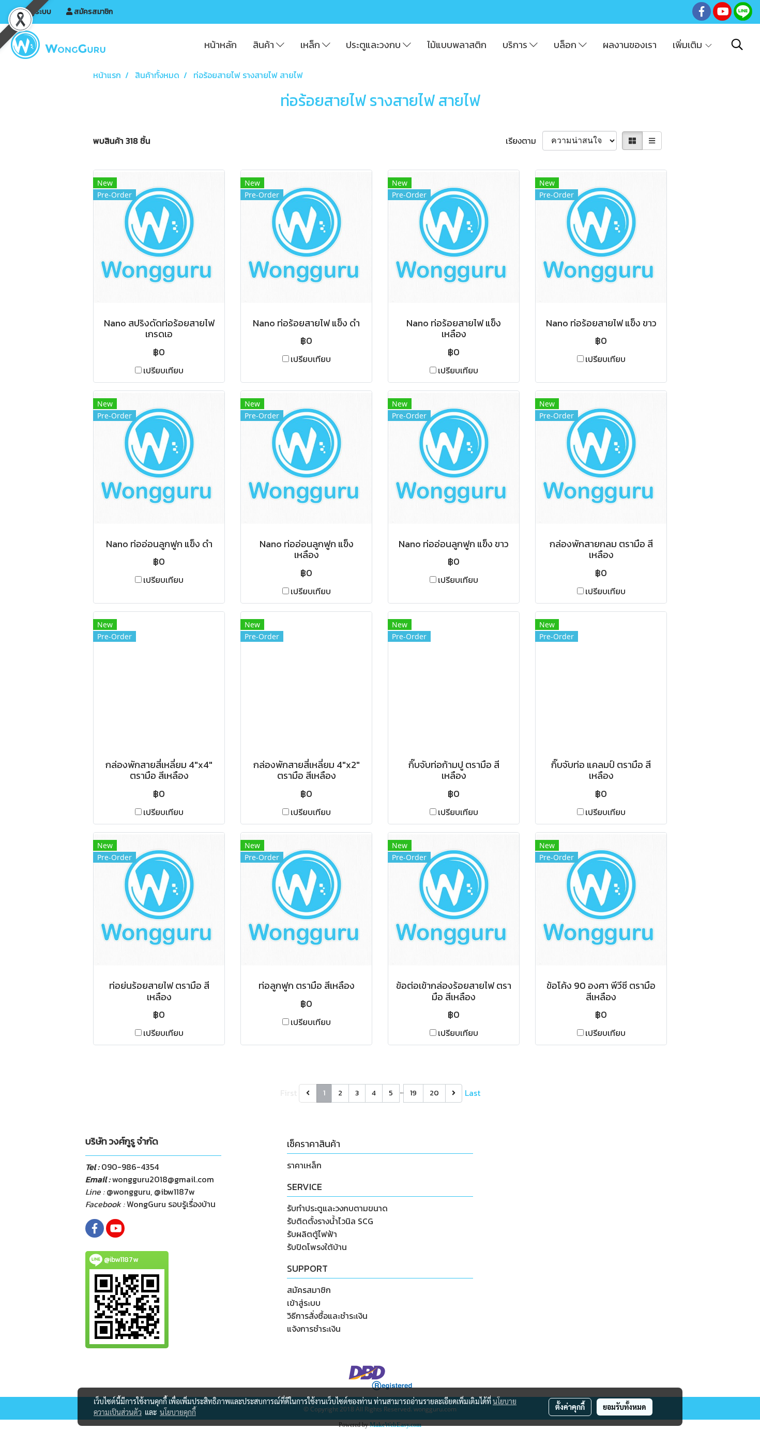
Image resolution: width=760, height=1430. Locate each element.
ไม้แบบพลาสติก (457, 45)
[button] (737, 44)
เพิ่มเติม (688, 45)
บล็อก (566, 45)
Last (472, 1093)
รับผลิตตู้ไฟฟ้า (312, 1234)
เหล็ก (311, 45)
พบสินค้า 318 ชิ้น (121, 140)
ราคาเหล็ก (304, 1165)
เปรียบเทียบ (163, 370)
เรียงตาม (524, 140)
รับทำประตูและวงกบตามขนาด (337, 1208)
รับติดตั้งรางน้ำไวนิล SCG (330, 1221)
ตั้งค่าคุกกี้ (570, 1406)
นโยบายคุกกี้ (178, 1412)
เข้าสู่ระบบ (35, 11)
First (288, 1093)
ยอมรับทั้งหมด (624, 1406)
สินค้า (264, 45)
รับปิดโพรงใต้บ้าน (317, 1247)
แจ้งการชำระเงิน (314, 1328)
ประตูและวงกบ (374, 45)
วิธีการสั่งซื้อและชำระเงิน (327, 1315)
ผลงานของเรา (630, 45)
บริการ (516, 45)
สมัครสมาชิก (92, 11)
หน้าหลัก (220, 45)
